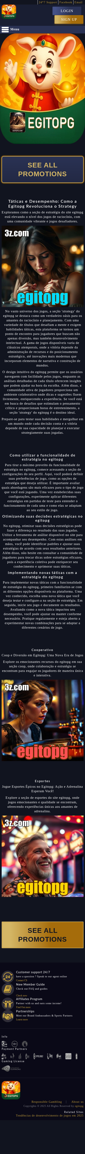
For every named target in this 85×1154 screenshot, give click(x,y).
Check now (21, 995)
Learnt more (22, 1019)
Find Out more (23, 1007)
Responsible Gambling (47, 1101)
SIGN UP (69, 19)
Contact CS (21, 980)
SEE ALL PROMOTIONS (42, 169)
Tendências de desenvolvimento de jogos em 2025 (50, 1115)
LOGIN (67, 11)
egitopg (79, 1106)
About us (77, 1101)
